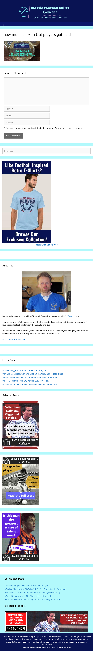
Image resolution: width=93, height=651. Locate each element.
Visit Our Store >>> (46, 244)
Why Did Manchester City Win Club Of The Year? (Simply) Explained (32, 373)
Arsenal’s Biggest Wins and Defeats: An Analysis (24, 370)
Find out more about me (13, 339)
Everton (72, 316)
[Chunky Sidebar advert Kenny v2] (20, 560)
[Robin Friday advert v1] (20, 504)
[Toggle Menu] (90, 24)
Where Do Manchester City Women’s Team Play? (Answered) (29, 377)
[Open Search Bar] (3, 25)
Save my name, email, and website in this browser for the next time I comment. (44, 128)
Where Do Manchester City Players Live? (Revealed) (25, 380)
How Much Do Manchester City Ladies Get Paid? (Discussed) (29, 384)
